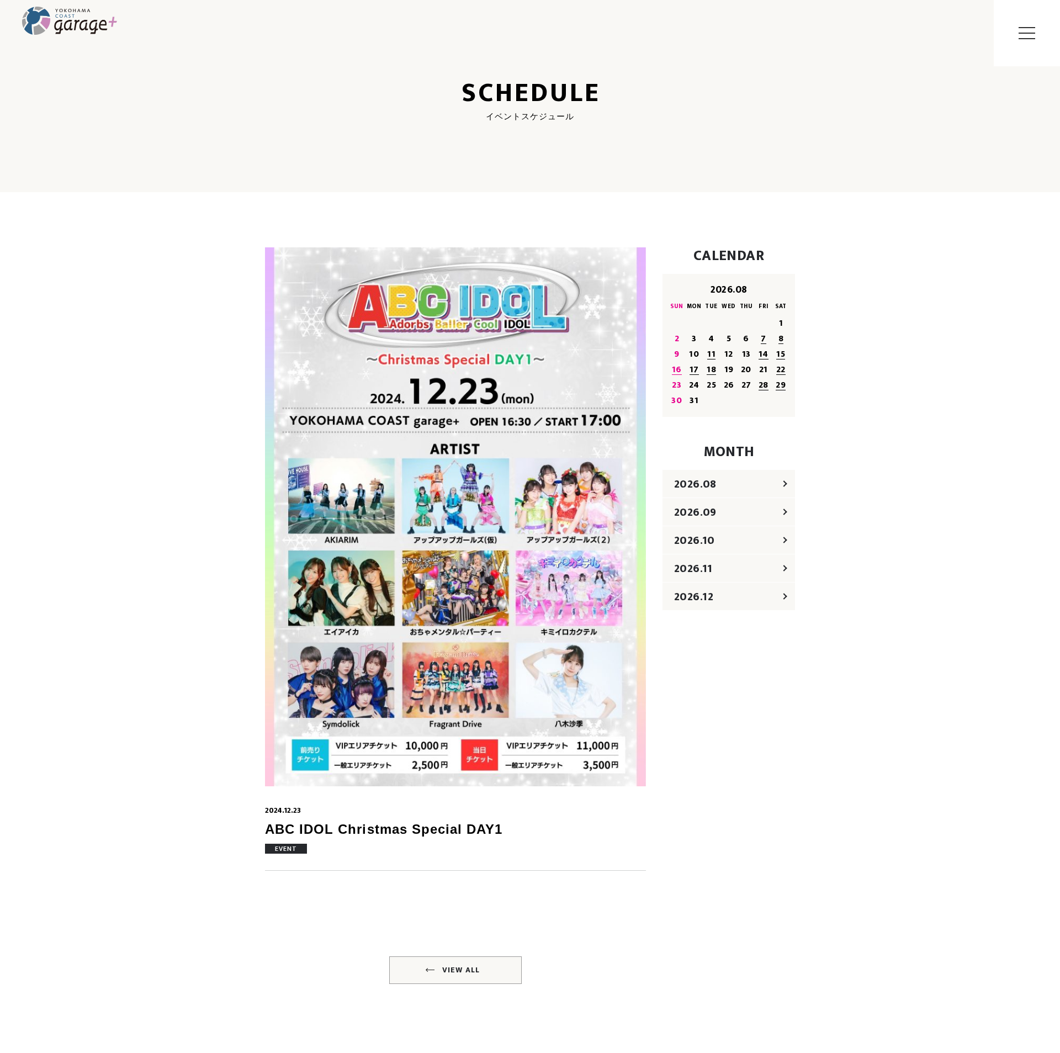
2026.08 (695, 484)
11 (711, 354)
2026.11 (693, 568)
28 (763, 385)
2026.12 (694, 597)
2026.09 (695, 512)
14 (763, 354)
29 (781, 385)
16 (677, 369)
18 (711, 369)
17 (694, 369)
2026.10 (694, 540)
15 (780, 354)
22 (781, 369)
